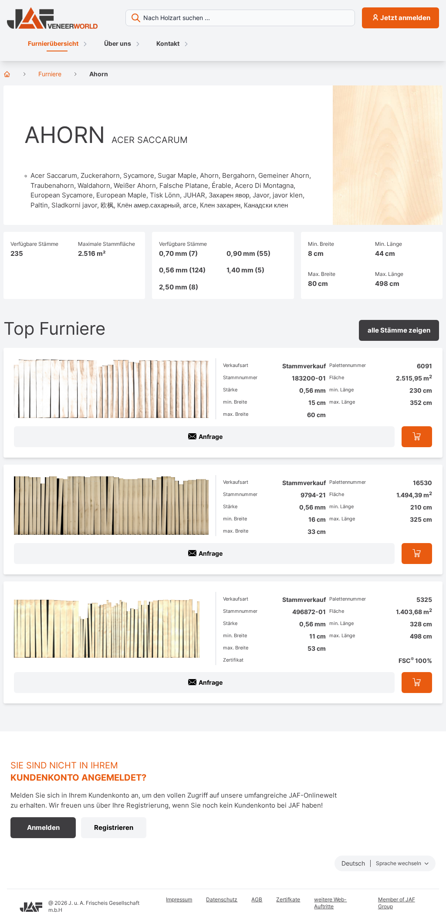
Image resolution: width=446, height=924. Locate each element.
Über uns (117, 43)
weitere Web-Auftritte (330, 903)
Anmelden (43, 827)
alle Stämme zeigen (399, 330)
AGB (256, 899)
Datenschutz (221, 899)
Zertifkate (288, 899)
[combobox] (240, 18)
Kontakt (167, 43)
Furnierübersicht (53, 43)
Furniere (49, 74)
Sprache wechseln (399, 863)
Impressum (179, 899)
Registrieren (113, 827)
